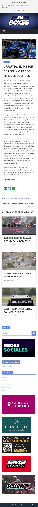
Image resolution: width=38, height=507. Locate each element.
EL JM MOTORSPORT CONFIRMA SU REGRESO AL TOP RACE (19, 6)
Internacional (6, 384)
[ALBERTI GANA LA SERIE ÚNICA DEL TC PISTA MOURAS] (19, 289)
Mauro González (26, 80)
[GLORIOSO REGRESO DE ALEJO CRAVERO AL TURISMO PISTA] (19, 218)
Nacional (6, 62)
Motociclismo (6, 387)
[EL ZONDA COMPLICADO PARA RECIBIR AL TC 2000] (19, 253)
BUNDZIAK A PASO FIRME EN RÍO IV (17, 198)
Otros (3, 390)
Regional (4, 377)
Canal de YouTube (7, 367)
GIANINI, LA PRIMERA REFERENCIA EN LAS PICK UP (18, 204)
